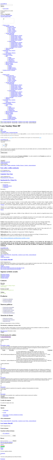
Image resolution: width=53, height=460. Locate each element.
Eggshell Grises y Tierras (16, 43)
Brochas (10, 65)
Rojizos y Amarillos (12, 30)
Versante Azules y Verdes (16, 37)
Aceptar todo (11, 397)
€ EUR (4, 412)
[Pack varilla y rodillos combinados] (18, 165)
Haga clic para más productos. (7, 442)
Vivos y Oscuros (11, 32)
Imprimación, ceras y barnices (9, 50)
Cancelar (2, 396)
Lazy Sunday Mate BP (7, 259)
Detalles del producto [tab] (7, 185)
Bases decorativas (9, 63)
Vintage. (2, 204)
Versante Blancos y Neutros (16, 35)
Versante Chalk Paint (10, 33)
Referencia (3, 250)
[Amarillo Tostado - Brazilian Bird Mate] (26, 132)
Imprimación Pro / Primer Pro (9, 180)
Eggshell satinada (11, 41)
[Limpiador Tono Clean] (6, 171)
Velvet (2, 209)
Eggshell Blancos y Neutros (16, 42)
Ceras (7, 51)
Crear (14, 435)
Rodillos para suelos (12, 69)
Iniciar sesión (5, 415)
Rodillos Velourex (12, 67)
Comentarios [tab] (5, 187)
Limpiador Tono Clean (7, 174)
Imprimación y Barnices (10, 52)
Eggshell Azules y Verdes (16, 44)
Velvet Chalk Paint (9, 48)
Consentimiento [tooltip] (6, 337)
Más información (4, 330)
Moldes (9, 57)
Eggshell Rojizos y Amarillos (17, 45)
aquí (40, 137)
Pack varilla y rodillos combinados (10, 168)
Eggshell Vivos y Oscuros (16, 47)
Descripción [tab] (5, 184)
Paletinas (10, 66)
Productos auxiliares (7, 54)
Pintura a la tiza (6, 25)
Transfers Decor (11, 58)
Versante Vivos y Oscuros (16, 40)
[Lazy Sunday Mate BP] (18, 254)
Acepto (2, 332)
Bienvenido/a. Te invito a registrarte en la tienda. (13, 414)
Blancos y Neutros (12, 27)
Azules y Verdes (11, 29)
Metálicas (8, 49)
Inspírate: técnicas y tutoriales (9, 70)
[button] (4, 3)
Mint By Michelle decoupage (12, 62)
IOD (7, 56)
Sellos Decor (11, 59)
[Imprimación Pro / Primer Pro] (7, 177)
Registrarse (3, 453)
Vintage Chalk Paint (10, 26)
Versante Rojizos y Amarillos (17, 39)
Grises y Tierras (11, 28)
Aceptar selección (4, 397)
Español (6, 410)
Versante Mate (11, 34)
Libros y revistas (9, 55)
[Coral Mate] (26, 131)
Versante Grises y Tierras (16, 36)
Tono (2, 130)
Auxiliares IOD (11, 60)
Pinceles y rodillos (9, 64)
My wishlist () (6, 433)
